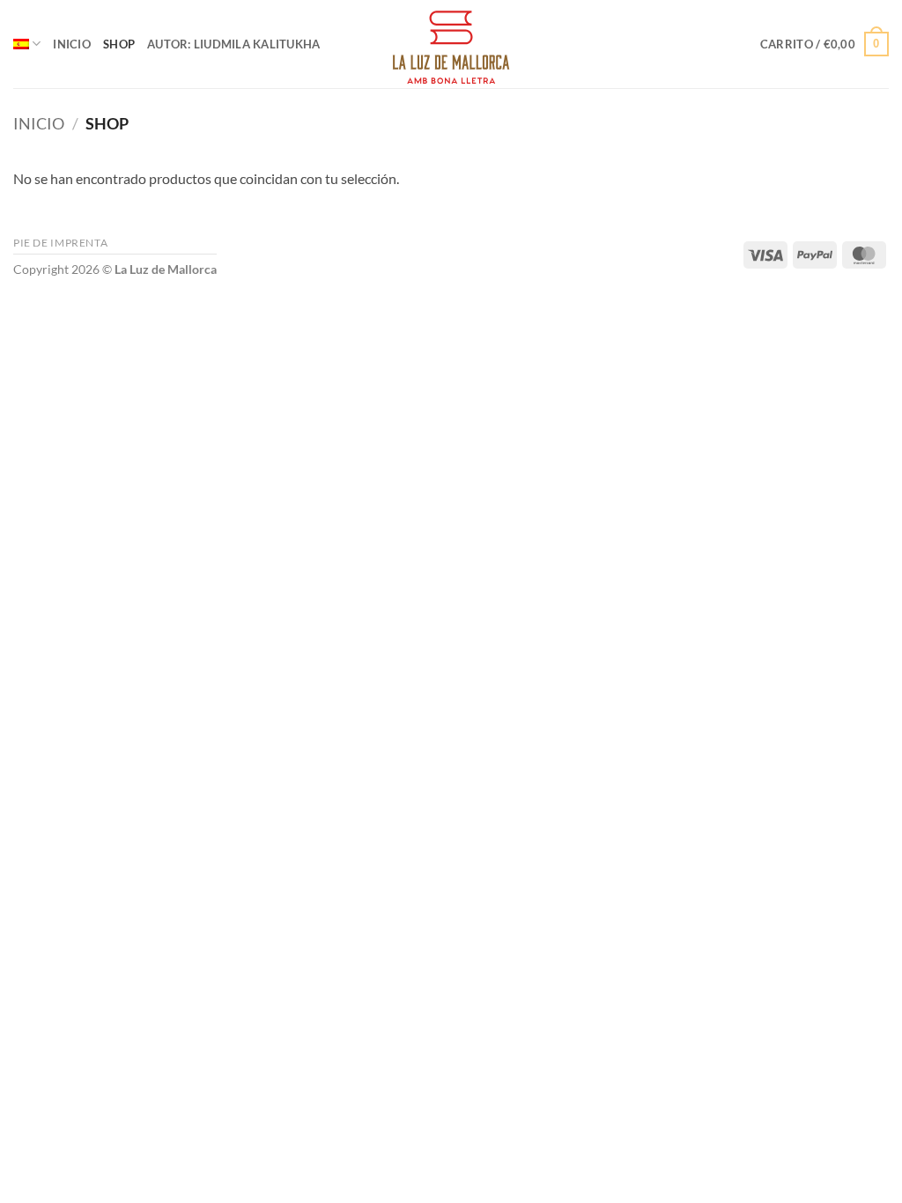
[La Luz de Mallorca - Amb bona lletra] (451, 44)
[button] (824, 44)
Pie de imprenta (60, 242)
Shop (119, 44)
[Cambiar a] (27, 43)
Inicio (72, 44)
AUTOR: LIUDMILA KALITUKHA (233, 44)
